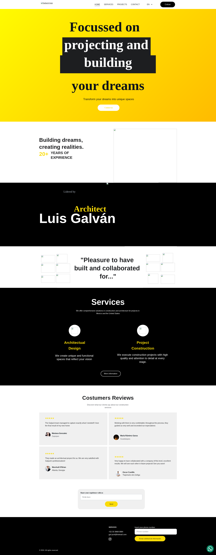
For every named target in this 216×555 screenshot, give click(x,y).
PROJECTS (122, 4)
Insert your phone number (145, 527)
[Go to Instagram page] (110, 539)
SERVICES (108, 4)
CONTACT (135, 4)
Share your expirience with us (91, 493)
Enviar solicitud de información (150, 539)
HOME (97, 4)
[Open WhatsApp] (210, 548)
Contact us (109, 108)
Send (111, 504)
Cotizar (168, 4)
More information (110, 374)
